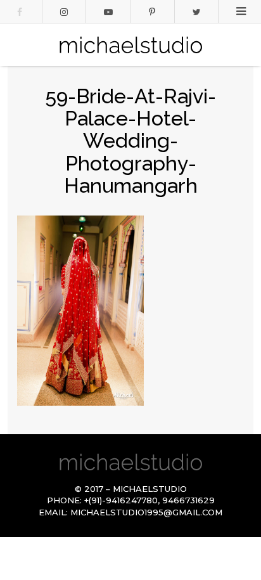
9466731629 (188, 500)
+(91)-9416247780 (121, 500)
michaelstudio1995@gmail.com (146, 512)
